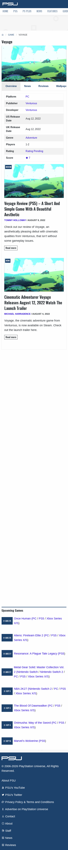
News (39, 11)
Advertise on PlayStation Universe (26, 809)
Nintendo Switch (27, 671)
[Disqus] (34, 473)
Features (52, 11)
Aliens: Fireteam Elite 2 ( (29, 635)
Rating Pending (34, 151)
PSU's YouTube (14, 787)
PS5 (15, 11)
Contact (9, 816)
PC (27, 96)
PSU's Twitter (13, 794)
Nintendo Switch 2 (51, 671)
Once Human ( (23, 618)
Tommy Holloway (15, 220)
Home (5, 11)
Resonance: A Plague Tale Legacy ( (36, 653)
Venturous (31, 103)
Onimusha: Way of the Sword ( (33, 722)
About (8, 823)
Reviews (10, 845)
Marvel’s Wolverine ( (27, 740)
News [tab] (27, 86)
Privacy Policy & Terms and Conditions (29, 802)
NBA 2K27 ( (21, 688)
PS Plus (27, 11)
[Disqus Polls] (34, 389)
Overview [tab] (11, 86)
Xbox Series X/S (38, 676)
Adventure (31, 137)
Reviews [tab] (43, 86)
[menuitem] (5, 11)
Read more (11, 248)
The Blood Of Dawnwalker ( (31, 705)
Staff (7, 830)
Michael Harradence (17, 314)
